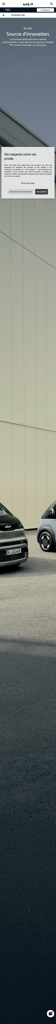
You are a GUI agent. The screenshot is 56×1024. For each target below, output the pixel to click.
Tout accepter (41, 192)
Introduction (11, 10)
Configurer (45, 10)
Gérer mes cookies (28, 183)
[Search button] (51, 4)
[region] (28, 172)
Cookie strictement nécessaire (20, 192)
